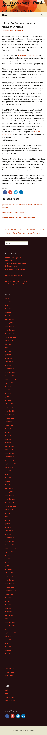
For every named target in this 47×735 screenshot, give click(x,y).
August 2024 (9, 383)
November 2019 (10, 583)
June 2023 (8, 432)
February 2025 (9, 362)
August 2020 (9, 552)
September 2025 (10, 337)
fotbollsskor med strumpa (28, 55)
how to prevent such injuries (13, 212)
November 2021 (10, 499)
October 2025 (9, 333)
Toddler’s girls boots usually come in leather (23, 229)
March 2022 (8, 485)
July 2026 (8, 302)
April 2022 (8, 481)
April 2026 (8, 312)
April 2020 (8, 566)
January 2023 (9, 450)
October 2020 (9, 545)
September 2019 (10, 590)
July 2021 (8, 513)
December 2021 (10, 495)
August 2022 (9, 467)
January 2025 (9, 365)
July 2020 (8, 555)
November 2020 (10, 541)
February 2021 (9, 531)
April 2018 (8, 650)
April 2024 (8, 397)
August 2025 (9, 341)
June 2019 (8, 601)
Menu (4, 15)
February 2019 (9, 615)
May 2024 (8, 393)
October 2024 (9, 376)
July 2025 (8, 344)
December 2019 (10, 580)
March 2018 (8, 654)
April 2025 (8, 355)
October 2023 (9, 418)
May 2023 (8, 436)
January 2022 (9, 492)
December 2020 (10, 538)
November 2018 (10, 626)
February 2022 (9, 488)
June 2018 (8, 643)
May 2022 (8, 478)
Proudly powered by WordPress (23, 730)
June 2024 (8, 390)
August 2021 (9, 510)
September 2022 (10, 464)
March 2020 (8, 569)
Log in (7, 690)
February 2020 (9, 573)
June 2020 (8, 559)
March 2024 (8, 400)
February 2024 (9, 404)
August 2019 (9, 594)
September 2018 (10, 633)
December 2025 (10, 326)
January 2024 (9, 407)
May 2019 (8, 605)
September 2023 (10, 421)
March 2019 (8, 612)
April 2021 (8, 524)
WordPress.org (10, 701)
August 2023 (9, 425)
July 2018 (8, 640)
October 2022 (9, 460)
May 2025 (8, 351)
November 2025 (10, 330)
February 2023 (9, 446)
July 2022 (8, 471)
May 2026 (8, 309)
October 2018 (9, 629)
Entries (8, 694)
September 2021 (10, 506)
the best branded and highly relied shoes (25, 232)
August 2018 (9, 636)
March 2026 (8, 316)
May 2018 (8, 647)
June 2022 (8, 474)
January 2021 (9, 534)
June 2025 (8, 348)
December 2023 (10, 411)
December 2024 (10, 369)
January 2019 (9, 619)
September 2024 (10, 379)
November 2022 (10, 457)
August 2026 (9, 298)
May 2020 (8, 562)
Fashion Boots (9, 668)
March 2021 (8, 527)
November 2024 (10, 372)
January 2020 (9, 576)
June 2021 (8, 517)
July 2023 (8, 429)
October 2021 (9, 502)
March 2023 (8, 443)
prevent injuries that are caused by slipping (19, 217)
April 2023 (8, 439)
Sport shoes (21, 30)
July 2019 (8, 598)
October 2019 (9, 587)
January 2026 (9, 323)
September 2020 (10, 548)
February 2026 (9, 319)
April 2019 (8, 608)
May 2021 (8, 520)
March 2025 (8, 358)
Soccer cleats (9, 672)
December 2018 (10, 622)
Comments (10, 697)
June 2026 (8, 305)
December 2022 (10, 453)
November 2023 (10, 414)
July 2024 (8, 386)
